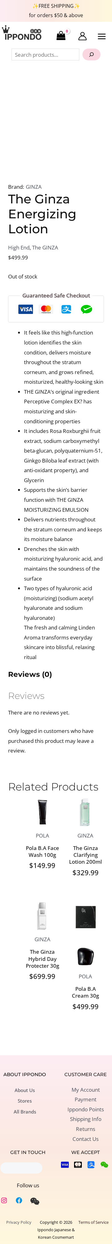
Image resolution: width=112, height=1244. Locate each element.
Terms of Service (93, 1222)
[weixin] (35, 1201)
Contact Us (85, 1138)
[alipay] (91, 1164)
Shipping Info (85, 1119)
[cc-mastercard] (77, 1164)
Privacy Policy (18, 1222)
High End (19, 247)
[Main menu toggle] (102, 36)
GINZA (34, 186)
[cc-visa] (64, 1164)
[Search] (91, 54)
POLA (42, 835)
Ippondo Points (86, 1109)
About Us (25, 1090)
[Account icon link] (82, 36)
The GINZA (45, 247)
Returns (85, 1128)
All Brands (25, 1112)
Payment (85, 1099)
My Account (86, 1089)
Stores (25, 1101)
